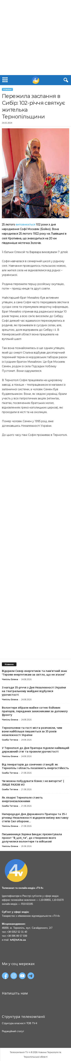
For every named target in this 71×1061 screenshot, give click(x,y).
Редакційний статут (13, 1031)
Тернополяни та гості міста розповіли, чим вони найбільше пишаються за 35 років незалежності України (32, 731)
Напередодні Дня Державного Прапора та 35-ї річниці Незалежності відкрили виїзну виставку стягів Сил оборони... (35, 817)
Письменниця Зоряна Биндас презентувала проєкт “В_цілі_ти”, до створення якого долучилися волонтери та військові (32, 837)
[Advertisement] (35, 37)
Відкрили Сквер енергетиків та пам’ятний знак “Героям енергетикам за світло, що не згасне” (34, 672)
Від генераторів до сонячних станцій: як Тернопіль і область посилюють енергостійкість (35, 766)
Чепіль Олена (10, 679)
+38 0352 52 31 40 (17, 931)
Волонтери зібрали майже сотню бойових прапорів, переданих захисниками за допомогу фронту (35, 711)
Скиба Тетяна (10, 739)
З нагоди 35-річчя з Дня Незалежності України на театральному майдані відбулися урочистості (34, 691)
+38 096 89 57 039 (17, 935)
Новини (7, 89)
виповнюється (25, 224)
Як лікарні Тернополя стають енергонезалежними (22, 799)
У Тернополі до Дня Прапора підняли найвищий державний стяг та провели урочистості (35, 749)
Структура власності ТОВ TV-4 (19, 1023)
